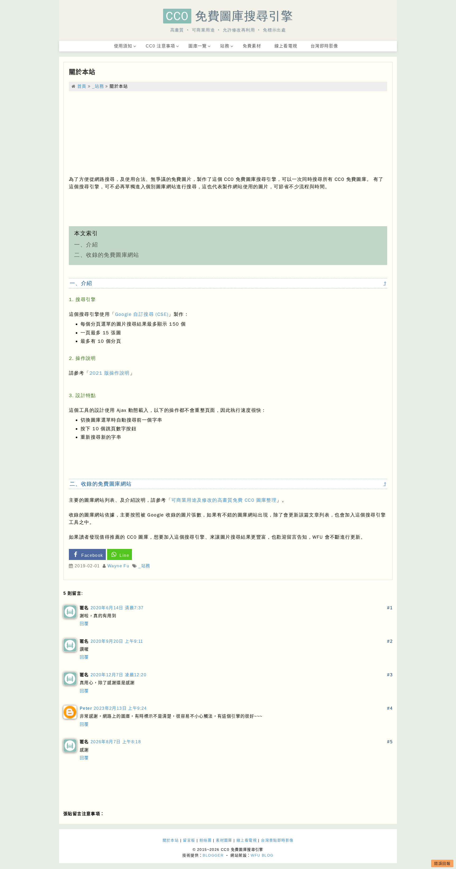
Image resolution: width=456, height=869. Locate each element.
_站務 (98, 86)
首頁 (82, 86)
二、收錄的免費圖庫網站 (106, 255)
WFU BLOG (262, 855)
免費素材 (252, 46)
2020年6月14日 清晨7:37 (117, 608)
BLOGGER (213, 855)
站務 (224, 46)
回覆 (84, 623)
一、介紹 (86, 244)
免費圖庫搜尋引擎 (229, 16)
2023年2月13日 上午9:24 (120, 708)
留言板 (189, 840)
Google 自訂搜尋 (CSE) (142, 314)
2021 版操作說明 (109, 373)
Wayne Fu (118, 566)
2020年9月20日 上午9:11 (117, 641)
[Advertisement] (228, 133)
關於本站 (82, 71)
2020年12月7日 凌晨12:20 (118, 675)
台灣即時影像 (324, 46)
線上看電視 (285, 46)
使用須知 (123, 46)
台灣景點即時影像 (277, 840)
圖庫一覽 (197, 46)
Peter (86, 708)
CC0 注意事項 (160, 46)
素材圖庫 (224, 840)
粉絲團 (206, 840)
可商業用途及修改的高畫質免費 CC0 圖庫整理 (224, 500)
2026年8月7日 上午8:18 (116, 742)
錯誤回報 (442, 863)
